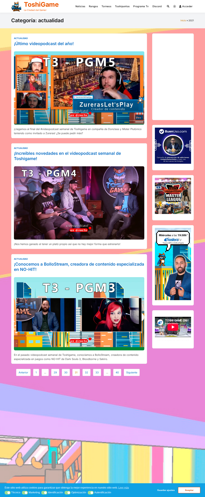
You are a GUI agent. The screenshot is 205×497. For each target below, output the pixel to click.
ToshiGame (41, 4)
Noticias (80, 6)
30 (65, 372)
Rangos (93, 6)
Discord (157, 6)
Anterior (23, 372)
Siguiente (131, 372)
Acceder (187, 6)
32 (86, 372)
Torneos (106, 6)
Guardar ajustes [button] (166, 490)
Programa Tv (141, 6)
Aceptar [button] (189, 490)
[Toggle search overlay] (168, 6)
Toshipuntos (122, 6)
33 (97, 372)
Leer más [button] (123, 487)
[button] (8, 492)
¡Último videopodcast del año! (44, 43)
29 (55, 372)
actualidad (21, 38)
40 (117, 372)
